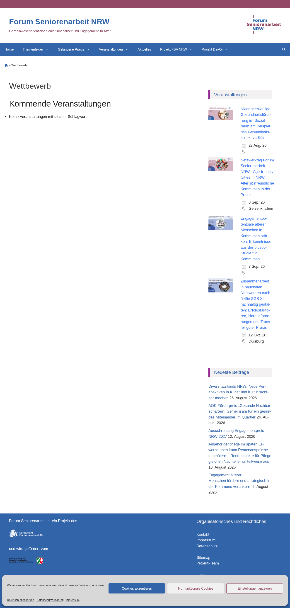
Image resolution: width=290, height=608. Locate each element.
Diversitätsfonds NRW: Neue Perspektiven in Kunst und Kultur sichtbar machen (238, 392)
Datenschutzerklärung (20, 600)
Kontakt (202, 534)
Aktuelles (144, 49)
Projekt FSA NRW (173, 49)
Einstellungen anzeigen (255, 588)
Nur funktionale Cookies (195, 588)
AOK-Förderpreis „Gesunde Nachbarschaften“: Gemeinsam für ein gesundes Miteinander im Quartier (240, 411)
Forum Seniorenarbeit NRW (59, 21)
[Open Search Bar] (284, 49)
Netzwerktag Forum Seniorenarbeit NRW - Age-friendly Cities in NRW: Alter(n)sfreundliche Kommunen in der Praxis (257, 177)
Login (200, 575)
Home (9, 49)
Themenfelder (33, 49)
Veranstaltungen (111, 49)
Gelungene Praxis (71, 49)
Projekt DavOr (212, 49)
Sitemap (203, 557)
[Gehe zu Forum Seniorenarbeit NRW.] (6, 65)
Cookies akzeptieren (137, 588)
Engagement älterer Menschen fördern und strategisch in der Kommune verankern (239, 481)
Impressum (73, 600)
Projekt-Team (207, 563)
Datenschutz (207, 546)
